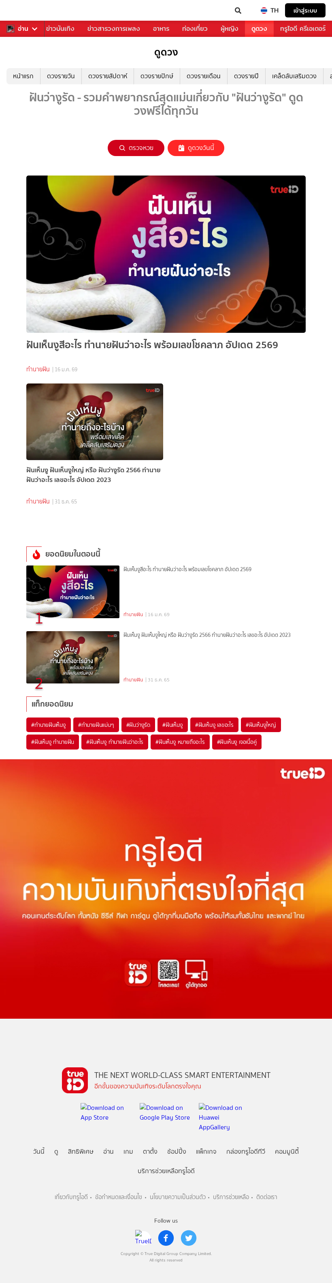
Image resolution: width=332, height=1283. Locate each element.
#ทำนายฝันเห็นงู (48, 725)
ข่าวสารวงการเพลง (113, 29)
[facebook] (166, 1238)
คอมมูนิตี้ (287, 1151)
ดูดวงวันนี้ (201, 147)
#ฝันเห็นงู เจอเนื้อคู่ (237, 742)
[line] (143, 1238)
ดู (56, 1151)
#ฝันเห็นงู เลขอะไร (214, 725)
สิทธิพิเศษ (81, 1151)
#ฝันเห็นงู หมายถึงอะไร (179, 742)
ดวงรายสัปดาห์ (107, 76)
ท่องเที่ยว (195, 29)
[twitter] (189, 1238)
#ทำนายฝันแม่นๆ (96, 725)
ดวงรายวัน (61, 76)
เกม (128, 1151)
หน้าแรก (23, 76)
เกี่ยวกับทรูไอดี (71, 1197)
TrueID (22, 10)
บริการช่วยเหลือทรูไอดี (166, 1171)
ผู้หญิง (229, 29)
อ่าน (23, 29)
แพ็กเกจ (206, 1151)
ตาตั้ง (150, 1151)
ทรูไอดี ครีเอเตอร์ (303, 29)
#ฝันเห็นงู (172, 725)
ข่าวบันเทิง (60, 29)
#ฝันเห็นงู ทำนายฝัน (52, 742)
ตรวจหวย (141, 147)
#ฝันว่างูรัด (138, 725)
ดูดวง (259, 29)
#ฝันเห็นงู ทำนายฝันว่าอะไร (114, 742)
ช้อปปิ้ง (176, 1151)
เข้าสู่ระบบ (305, 10)
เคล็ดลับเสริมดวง (294, 76)
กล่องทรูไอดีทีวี (245, 1151)
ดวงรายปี (246, 76)
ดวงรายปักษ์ (156, 76)
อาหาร (161, 29)
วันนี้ (39, 1151)
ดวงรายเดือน (204, 76)
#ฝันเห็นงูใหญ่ (261, 725)
